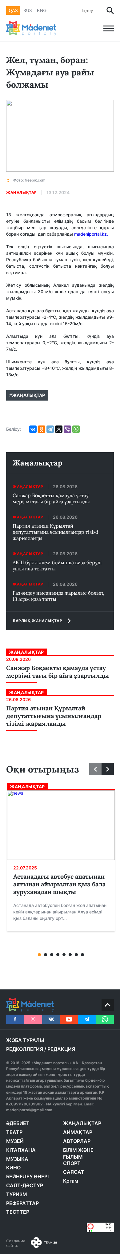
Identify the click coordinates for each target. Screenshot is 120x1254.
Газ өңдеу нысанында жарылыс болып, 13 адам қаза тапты (58, 596)
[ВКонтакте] (33, 429)
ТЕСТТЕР (17, 1212)
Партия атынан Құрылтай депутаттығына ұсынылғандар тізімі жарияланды (55, 532)
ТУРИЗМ (16, 1194)
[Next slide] (108, 769)
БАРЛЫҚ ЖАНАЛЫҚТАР (37, 620)
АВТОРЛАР (76, 1141)
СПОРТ (72, 1163)
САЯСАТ (73, 1172)
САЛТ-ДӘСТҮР (24, 1185)
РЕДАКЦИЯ (61, 1049)
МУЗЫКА (17, 1159)
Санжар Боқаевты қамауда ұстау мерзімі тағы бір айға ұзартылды (51, 498)
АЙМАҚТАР (77, 1132)
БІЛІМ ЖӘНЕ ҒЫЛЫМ (78, 1153)
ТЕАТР (14, 1132)
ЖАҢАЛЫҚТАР (82, 1123)
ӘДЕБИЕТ (18, 1123)
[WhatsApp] (76, 429)
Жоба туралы (25, 1040)
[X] (58, 429)
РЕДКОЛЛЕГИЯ (24, 1049)
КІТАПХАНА (21, 1150)
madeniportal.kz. (91, 234)
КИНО (13, 1167)
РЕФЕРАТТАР (22, 1203)
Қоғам (70, 1181)
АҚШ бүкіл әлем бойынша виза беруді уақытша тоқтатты (57, 565)
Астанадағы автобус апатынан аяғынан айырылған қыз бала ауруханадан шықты (59, 884)
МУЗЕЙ (15, 1141)
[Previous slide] (95, 769)
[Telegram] (50, 429)
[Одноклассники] (41, 429)
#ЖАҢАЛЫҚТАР (27, 395)
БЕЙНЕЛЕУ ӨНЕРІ (27, 1176)
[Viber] (67, 429)
